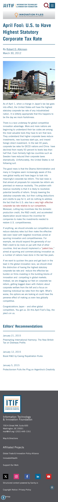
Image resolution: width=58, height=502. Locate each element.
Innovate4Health (10, 458)
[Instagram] (18, 476)
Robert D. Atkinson (16, 49)
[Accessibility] (3, 497)
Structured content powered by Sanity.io (20, 483)
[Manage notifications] (52, 487)
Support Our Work (10, 465)
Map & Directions (10, 438)
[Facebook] (29, 476)
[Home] (20, 5)
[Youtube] (50, 476)
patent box (47, 248)
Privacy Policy (25, 490)
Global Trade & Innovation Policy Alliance (21, 453)
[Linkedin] (39, 476)
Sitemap (6, 497)
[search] (46, 5)
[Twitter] (5, 476)
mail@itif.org (8, 431)
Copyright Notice (10, 490)
